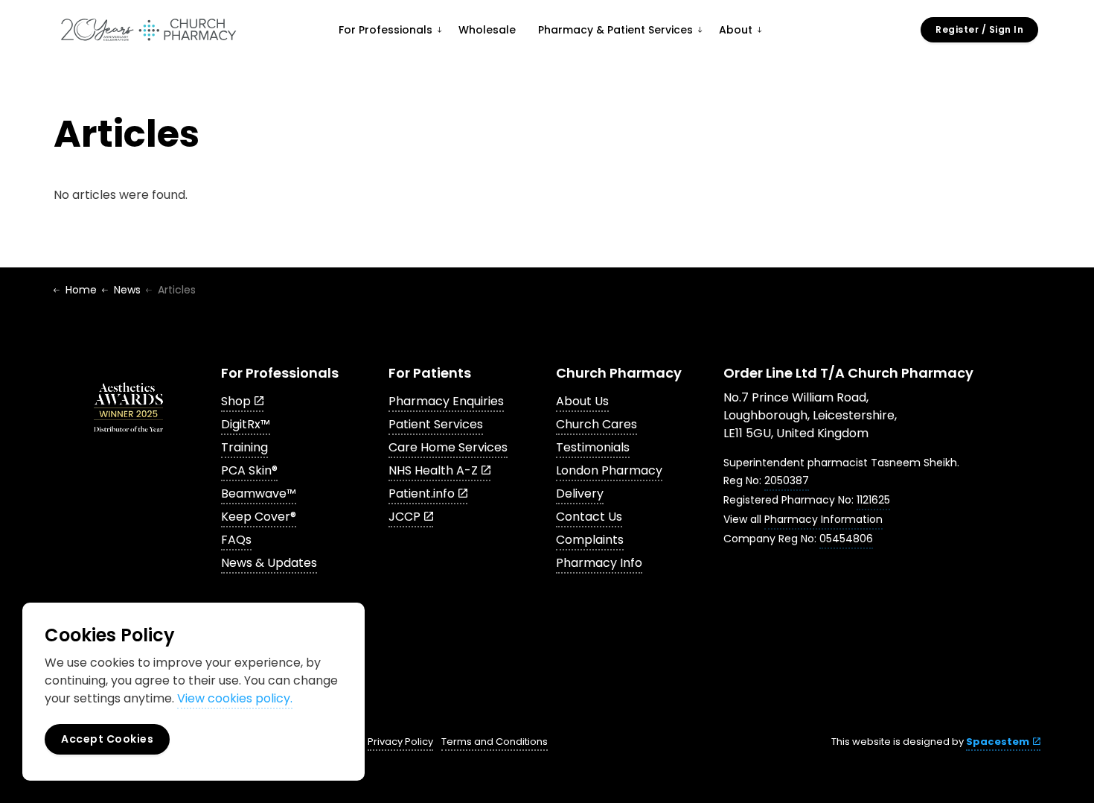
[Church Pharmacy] (148, 29)
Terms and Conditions (494, 741)
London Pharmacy (609, 470)
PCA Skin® (249, 470)
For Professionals (385, 29)
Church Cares (596, 424)
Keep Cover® (258, 516)
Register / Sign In (979, 29)
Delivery (580, 493)
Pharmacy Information (823, 519)
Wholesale (487, 29)
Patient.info (421, 493)
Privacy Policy (400, 741)
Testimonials (593, 447)
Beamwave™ (258, 493)
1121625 (873, 499)
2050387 (786, 480)
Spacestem (997, 741)
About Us (582, 401)
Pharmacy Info (599, 562)
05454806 (846, 538)
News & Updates (269, 562)
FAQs (236, 539)
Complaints (590, 539)
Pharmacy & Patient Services (615, 29)
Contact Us (589, 516)
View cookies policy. (234, 698)
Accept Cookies (107, 738)
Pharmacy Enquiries (446, 401)
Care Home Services (448, 447)
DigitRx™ (245, 424)
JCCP (404, 516)
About (735, 29)
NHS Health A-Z (433, 470)
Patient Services (435, 424)
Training (244, 447)
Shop (236, 401)
